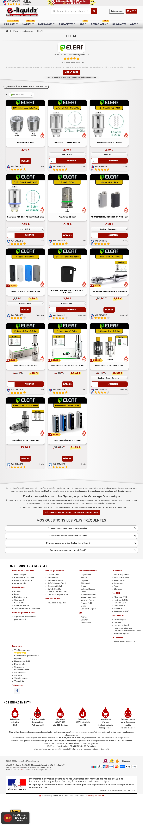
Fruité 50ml (52, 578)
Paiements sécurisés (123, 628)
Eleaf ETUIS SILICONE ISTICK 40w (25, 291)
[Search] (94, 11)
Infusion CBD (120, 603)
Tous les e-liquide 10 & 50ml (27, 608)
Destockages (20, 575)
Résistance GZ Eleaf (67, 217)
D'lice (83, 592)
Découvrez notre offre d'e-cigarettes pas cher (71, 512)
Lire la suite (71, 72)
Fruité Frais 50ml (55, 581)
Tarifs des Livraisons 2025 (126, 642)
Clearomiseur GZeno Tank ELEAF (109, 366)
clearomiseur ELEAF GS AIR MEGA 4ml (67, 366)
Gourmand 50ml (54, 586)
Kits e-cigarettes (121, 575)
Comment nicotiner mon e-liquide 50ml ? (68, 550)
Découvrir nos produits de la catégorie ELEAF (71, 78)
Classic (17, 592)
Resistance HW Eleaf (25, 143)
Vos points (19, 681)
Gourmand (19, 600)
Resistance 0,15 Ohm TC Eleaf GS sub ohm (25, 217)
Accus (116, 586)
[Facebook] (17, 691)
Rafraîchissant (20, 597)
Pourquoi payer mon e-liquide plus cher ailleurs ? (68, 543)
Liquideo (84, 581)
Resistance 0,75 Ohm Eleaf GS (67, 143)
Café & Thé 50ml (55, 589)
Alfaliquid (85, 583)
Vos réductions (21, 678)
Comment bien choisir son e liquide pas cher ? (68, 528)
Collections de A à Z (23, 581)
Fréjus (22, 770)
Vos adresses (20, 673)
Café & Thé (19, 603)
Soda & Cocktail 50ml (57, 592)
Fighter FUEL (86, 603)
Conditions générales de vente (127, 631)
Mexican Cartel (87, 600)
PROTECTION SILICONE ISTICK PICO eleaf (109, 217)
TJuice (83, 586)
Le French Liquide (88, 609)
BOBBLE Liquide (88, 598)
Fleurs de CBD (120, 597)
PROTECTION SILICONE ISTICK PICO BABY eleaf (67, 292)
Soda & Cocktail (21, 606)
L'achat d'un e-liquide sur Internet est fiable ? (68, 536)
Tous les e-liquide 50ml (57, 595)
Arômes (84, 617)
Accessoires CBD (121, 611)
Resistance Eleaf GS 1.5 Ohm (109, 143)
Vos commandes (21, 670)
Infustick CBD (120, 606)
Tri (7, 95)
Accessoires (86, 623)
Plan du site (19, 664)
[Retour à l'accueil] (7, 31)
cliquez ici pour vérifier (94, 796)
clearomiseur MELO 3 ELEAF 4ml (25, 440)
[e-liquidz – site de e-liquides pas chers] (22, 12)
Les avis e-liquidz (122, 625)
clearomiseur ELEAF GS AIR (25, 366)
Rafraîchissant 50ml (56, 583)
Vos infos (18, 676)
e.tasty (84, 578)
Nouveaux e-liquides (56, 603)
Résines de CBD (121, 600)
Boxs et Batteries (121, 578)
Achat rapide (20, 583)
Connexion (117, 11)
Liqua (83, 606)
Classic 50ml (53, 575)
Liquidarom (86, 575)
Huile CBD (118, 608)
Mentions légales (121, 634)
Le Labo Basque (88, 589)
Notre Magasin (120, 619)
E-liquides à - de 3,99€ (24, 578)
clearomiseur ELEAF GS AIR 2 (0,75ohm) (109, 291)
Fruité (16, 594)
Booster (84, 620)
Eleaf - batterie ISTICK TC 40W (67, 440)
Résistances (119, 581)
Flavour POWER (88, 595)
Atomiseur (118, 583)
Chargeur (118, 589)
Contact (117, 622)
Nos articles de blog (23, 661)
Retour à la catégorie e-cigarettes (27, 87)
